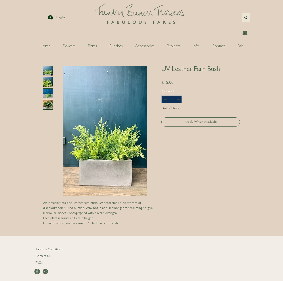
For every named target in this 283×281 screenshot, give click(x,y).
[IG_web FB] (45, 271)
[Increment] (178, 99)
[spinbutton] (171, 99)
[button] (245, 32)
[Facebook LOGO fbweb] (37, 271)
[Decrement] (164, 99)
